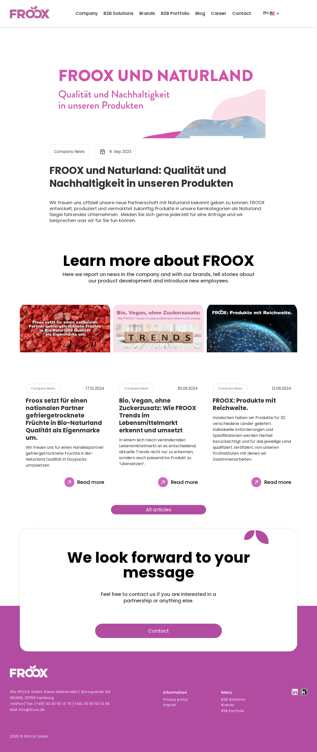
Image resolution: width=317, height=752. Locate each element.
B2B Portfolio (175, 13)
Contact (241, 13)
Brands (147, 13)
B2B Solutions (118, 13)
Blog (200, 13)
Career (218, 13)
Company (87, 13)
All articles (158, 509)
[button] (271, 13)
